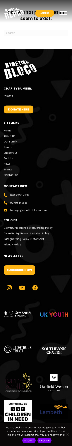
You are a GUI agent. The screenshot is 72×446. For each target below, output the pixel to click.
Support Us (11, 153)
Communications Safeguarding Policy (28, 228)
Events (8, 169)
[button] (19, 270)
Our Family (11, 141)
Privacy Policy (12, 244)
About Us (9, 136)
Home (7, 130)
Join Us (8, 147)
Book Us (8, 158)
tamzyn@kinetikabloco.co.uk (28, 210)
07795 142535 (19, 203)
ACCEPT (29, 440)
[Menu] (63, 13)
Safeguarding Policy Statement (24, 239)
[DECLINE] (67, 434)
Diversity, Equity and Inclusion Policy (26, 233)
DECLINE (44, 440)
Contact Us (11, 175)
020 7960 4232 (19, 195)
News (7, 164)
